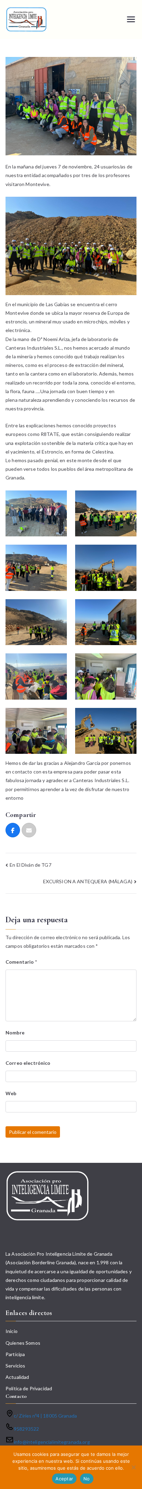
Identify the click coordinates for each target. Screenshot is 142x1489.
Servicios (15, 1366)
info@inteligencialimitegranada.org (52, 1442)
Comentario (21, 962)
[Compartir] (13, 830)
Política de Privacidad (29, 1388)
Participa (15, 1354)
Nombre (15, 1032)
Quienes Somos (23, 1343)
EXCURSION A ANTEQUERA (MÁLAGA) (87, 881)
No (86, 1478)
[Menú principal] (130, 19)
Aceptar (64, 1478)
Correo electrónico (28, 1063)
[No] (133, 1467)
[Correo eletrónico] (29, 830)
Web (11, 1093)
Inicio (12, 1331)
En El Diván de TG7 (30, 865)
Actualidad (17, 1377)
